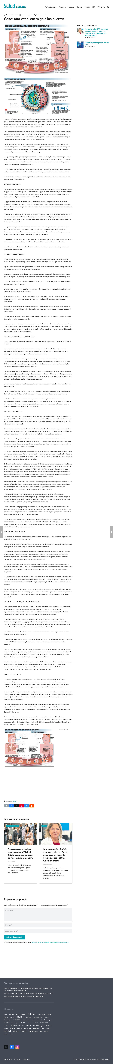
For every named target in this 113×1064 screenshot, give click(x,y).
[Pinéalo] (21, 805)
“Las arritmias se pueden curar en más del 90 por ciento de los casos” (31, 993)
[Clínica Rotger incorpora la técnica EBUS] (80, 45)
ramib (42, 1028)
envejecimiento (26, 1020)
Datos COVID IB (37, 1017)
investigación (44, 1023)
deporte (46, 1017)
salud (48, 1028)
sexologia (16, 1031)
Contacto (17, 1059)
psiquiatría (36, 1028)
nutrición (28, 1025)
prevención (19, 1029)
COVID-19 (20, 1017)
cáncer (28, 1017)
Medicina (21, 1026)
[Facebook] (12, 1047)
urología (46, 1031)
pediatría (12, 1028)
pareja (6, 1028)
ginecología (15, 1023)
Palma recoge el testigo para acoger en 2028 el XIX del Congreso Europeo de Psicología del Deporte (20, 853)
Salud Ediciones (11, 15)
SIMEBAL (24, 1031)
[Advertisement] (38, 784)
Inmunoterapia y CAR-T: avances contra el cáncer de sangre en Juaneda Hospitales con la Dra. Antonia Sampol (96, 32)
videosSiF (6, 1034)
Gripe (14, 801)
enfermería (17, 1020)
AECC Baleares (20, 1014)
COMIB (12, 1017)
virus (11, 1034)
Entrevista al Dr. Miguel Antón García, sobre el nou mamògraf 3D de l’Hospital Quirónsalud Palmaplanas (28, 989)
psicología (27, 1028)
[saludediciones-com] (15, 6)
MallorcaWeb (105, 1059)
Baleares (31, 1014)
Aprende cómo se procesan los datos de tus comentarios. (50, 942)
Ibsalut (29, 1023)
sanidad (7, 1031)
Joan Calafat (6, 1026)
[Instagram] (17, 1047)
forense (6, 1022)
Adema (5, 1014)
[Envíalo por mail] (6, 805)
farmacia (40, 1020)
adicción (11, 1014)
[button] (108, 7)
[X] (6, 1047)
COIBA (6, 1017)
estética (34, 1020)
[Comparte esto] (11, 805)
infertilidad (35, 1023)
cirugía (49, 1014)
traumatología (33, 1031)
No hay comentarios (42, 15)
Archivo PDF (8, 1059)
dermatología (7, 1020)
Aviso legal (26, 1059)
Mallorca (14, 1025)
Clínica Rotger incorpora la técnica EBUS (96, 43)
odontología (38, 1025)
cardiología (41, 1014)
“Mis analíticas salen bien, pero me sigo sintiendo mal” (27, 996)
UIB (41, 1031)
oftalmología (49, 1026)
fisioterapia (47, 1020)
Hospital (22, 1022)
